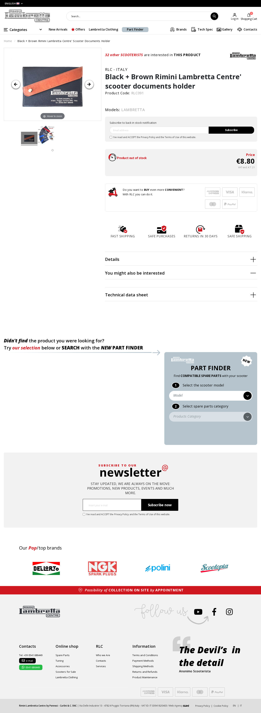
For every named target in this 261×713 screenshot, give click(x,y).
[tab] (181, 259)
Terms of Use (172, 137)
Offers (80, 29)
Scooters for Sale (66, 671)
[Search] (214, 16)
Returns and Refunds (144, 671)
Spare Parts (63, 655)
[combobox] (142, 16)
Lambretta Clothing (103, 29)
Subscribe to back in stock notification (133, 122)
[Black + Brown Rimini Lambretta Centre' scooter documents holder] (29, 139)
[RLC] (243, 55)
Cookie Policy (221, 705)
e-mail (29, 660)
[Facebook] (214, 611)
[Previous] (16, 84)
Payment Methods (143, 660)
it (241, 705)
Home (8, 41)
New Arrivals (58, 29)
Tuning (59, 660)
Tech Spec (205, 29)
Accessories (63, 666)
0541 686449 (33, 667)
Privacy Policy (148, 137)
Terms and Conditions (145, 655)
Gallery (227, 29)
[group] (46, 568)
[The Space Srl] (186, 705)
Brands (181, 29)
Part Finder (135, 29)
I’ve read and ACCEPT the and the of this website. (154, 137)
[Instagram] (229, 611)
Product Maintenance (144, 677)
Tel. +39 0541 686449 (30, 655)
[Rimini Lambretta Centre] (27, 16)
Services (101, 666)
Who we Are (103, 655)
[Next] (89, 84)
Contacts (250, 29)
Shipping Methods (143, 666)
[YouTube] (198, 611)
